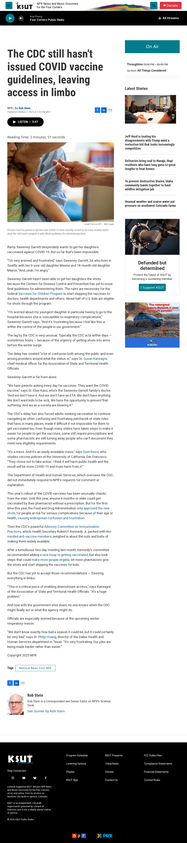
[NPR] (79, 836)
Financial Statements (156, 772)
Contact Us (111, 780)
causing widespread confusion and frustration (50, 518)
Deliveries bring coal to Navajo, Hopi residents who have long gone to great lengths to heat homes (150, 165)
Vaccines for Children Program (40, 294)
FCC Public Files (153, 755)
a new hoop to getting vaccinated (63, 555)
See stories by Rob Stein (46, 711)
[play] (10, 18)
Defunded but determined (152, 265)
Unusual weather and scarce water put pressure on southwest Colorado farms (150, 203)
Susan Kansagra (95, 359)
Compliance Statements (158, 763)
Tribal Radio (112, 763)
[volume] (21, 18)
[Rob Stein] (15, 704)
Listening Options (76, 763)
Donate (172, 5)
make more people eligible (51, 560)
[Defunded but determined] (152, 237)
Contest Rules (152, 780)
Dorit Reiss (91, 452)
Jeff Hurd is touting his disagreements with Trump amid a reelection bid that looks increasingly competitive (150, 142)
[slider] (26, 18)
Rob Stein (24, 108)
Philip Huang (47, 637)
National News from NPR (35, 668)
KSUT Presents (114, 755)
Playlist (70, 772)
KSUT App (72, 780)
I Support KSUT (152, 287)
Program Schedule (77, 755)
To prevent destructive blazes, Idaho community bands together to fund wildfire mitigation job (149, 185)
